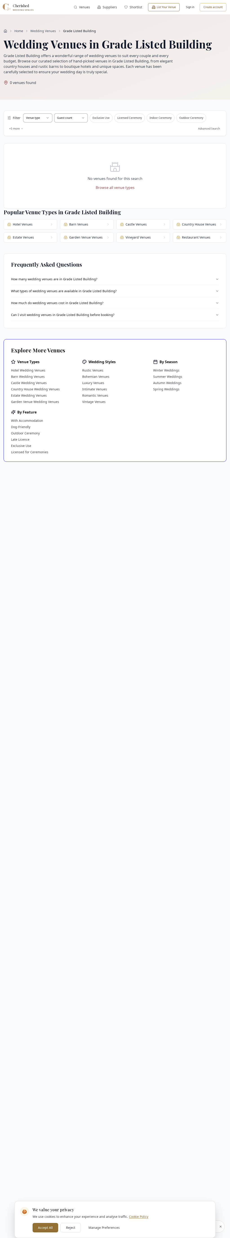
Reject (70, 1227)
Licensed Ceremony (129, 118)
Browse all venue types (115, 187)
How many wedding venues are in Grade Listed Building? (54, 279)
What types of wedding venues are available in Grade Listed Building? (64, 291)
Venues (84, 7)
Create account (213, 7)
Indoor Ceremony (161, 118)
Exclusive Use (101, 118)
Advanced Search (209, 128)
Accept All (45, 1227)
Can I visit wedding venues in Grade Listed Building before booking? (62, 315)
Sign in (190, 7)
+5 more (14, 128)
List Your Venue (166, 7)
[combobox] (37, 117)
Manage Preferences (104, 1227)
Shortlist (136, 7)
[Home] (5, 31)
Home (18, 31)
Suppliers (110, 7)
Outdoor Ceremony (191, 118)
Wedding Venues (43, 31)
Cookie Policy (138, 1216)
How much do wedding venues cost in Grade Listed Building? (57, 303)
